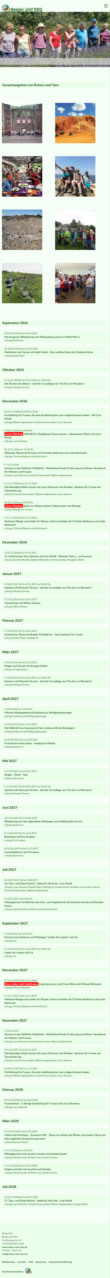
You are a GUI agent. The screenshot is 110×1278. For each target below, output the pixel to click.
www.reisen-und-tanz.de (14, 1247)
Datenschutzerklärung (60, 1261)
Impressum (40, 1261)
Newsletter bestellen (13, 1271)
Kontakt (21, 1261)
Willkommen (8, 1261)
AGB (30, 1261)
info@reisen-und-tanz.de (15, 1254)
